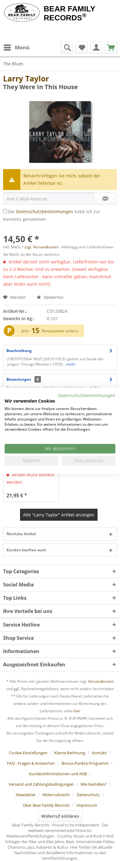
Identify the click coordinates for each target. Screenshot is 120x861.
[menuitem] (16, 47)
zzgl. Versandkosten (41, 247)
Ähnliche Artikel (21, 533)
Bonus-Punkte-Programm (85, 763)
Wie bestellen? (94, 784)
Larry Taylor (26, 78)
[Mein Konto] (96, 47)
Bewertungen (18, 379)
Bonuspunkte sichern (60, 330)
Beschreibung (19, 350)
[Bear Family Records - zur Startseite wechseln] (22, 13)
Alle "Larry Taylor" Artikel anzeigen (58, 515)
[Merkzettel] (81, 47)
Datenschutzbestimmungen (44, 211)
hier (77, 711)
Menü (22, 47)
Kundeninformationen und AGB (58, 773)
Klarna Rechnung (69, 752)
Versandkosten (101, 681)
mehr (70, 364)
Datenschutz (88, 794)
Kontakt (99, 752)
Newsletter (26, 794)
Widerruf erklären (60, 816)
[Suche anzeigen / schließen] (67, 47)
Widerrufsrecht (56, 794)
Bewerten (53, 297)
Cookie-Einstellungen (28, 752)
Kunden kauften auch (26, 550)
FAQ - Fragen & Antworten (31, 763)
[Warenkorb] (111, 47)
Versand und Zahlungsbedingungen (41, 784)
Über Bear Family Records (46, 805)
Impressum (86, 805)
